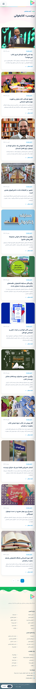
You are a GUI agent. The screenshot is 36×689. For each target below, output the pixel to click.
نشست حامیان (13, 641)
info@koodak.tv (29, 678)
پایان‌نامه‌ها (31, 655)
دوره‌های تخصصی (30, 639)
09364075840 (30, 675)
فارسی (9, 686)
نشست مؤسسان (30, 644)
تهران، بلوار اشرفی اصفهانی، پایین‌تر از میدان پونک (23, 673)
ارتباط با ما (32, 670)
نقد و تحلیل (14, 665)
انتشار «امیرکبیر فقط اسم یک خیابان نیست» (18, 467)
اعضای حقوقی (13, 620)
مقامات (14, 628)
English (4, 686)
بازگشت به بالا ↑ (18, 686)
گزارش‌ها (14, 657)
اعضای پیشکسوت (30, 620)
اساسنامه (14, 615)
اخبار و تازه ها (29, 51)
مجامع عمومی (31, 641)
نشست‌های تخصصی (12, 644)
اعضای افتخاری (13, 617)
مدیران (32, 628)
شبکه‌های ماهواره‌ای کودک (28, 657)
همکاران (32, 625)
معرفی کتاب (14, 663)
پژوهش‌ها (14, 655)
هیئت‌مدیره (14, 625)
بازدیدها (32, 636)
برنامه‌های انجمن (30, 633)
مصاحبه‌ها (14, 660)
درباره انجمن (32, 611)
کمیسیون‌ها (14, 623)
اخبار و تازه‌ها (31, 615)
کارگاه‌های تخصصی (12, 639)
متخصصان (31, 660)
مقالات (32, 665)
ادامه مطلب (30, 66)
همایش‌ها (14, 647)
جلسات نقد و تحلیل (12, 636)
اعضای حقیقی (31, 623)
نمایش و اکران (31, 647)
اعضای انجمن (31, 617)
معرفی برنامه (31, 663)
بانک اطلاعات (31, 651)
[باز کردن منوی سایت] (3, 4)
